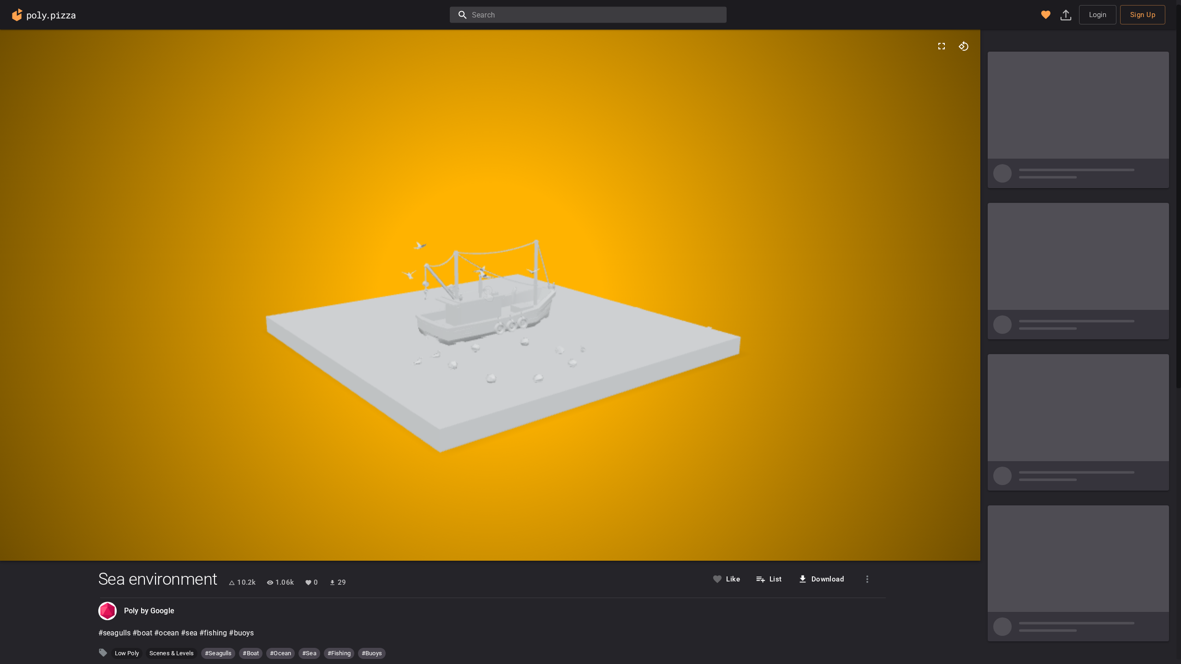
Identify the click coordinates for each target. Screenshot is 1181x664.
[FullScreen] (941, 46)
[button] (1046, 14)
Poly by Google (149, 610)
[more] (867, 579)
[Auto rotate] (964, 46)
